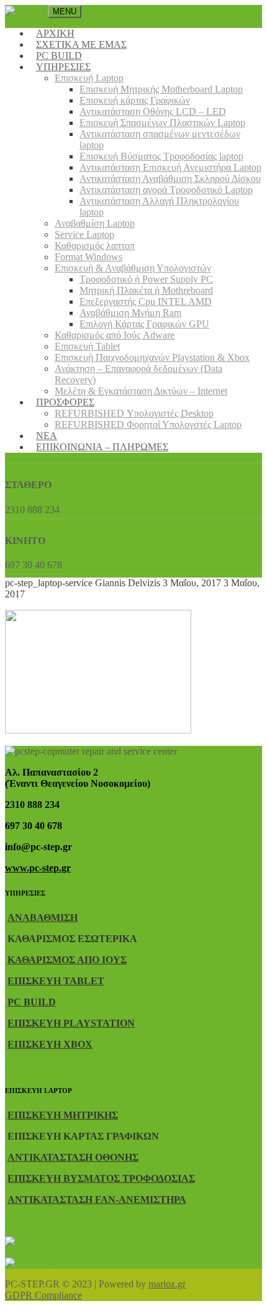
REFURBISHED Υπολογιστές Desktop (134, 413)
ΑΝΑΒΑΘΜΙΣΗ (42, 917)
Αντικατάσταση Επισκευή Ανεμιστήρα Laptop (170, 167)
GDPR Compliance (43, 1295)
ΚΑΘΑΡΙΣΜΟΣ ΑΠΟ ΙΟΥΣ (67, 960)
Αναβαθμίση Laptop (95, 223)
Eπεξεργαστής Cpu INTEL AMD (145, 301)
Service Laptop (84, 234)
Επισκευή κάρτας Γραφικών (134, 100)
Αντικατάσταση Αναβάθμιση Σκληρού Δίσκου (170, 178)
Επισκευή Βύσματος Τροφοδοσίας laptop (161, 156)
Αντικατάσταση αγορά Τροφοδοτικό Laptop (166, 189)
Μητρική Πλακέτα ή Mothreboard (146, 290)
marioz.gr (167, 1284)
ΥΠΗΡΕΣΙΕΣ (63, 66)
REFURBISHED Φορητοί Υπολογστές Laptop (148, 424)
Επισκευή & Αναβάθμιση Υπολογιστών (133, 268)
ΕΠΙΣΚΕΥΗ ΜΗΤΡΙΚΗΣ (62, 1115)
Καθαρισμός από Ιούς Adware (114, 335)
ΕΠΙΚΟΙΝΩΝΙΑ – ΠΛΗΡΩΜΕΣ (102, 447)
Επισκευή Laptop (89, 78)
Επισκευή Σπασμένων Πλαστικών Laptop (162, 122)
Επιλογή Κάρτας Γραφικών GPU (144, 324)
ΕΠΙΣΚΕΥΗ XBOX (50, 1044)
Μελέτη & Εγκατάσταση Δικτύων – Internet (141, 391)
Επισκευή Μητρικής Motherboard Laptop (161, 89)
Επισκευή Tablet (87, 346)
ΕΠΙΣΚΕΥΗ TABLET (55, 981)
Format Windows (88, 257)
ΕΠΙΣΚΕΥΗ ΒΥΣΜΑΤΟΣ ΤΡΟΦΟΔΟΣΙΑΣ (101, 1178)
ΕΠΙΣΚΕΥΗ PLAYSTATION (71, 1023)
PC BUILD (31, 1002)
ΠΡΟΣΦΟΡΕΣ (65, 402)
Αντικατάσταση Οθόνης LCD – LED (152, 111)
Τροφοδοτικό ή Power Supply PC (146, 279)
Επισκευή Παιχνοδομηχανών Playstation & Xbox (152, 357)
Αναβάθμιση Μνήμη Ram (130, 312)
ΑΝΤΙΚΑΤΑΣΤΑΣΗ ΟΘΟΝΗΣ (72, 1157)
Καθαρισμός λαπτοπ (95, 245)
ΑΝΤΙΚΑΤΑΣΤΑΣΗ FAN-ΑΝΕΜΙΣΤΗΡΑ (96, 1199)
